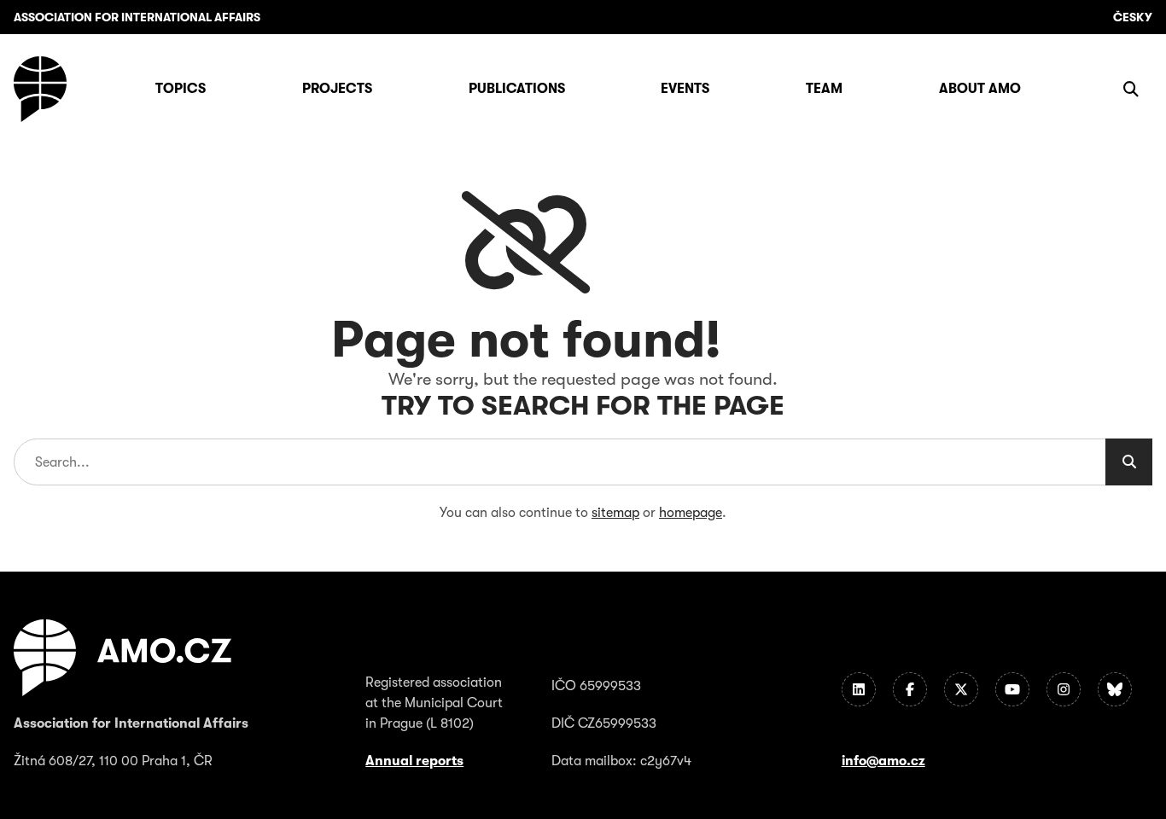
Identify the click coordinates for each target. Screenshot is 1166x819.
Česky (1132, 17)
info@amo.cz (883, 761)
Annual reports (414, 761)
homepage (690, 512)
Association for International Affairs (137, 17)
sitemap (615, 512)
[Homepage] (40, 89)
